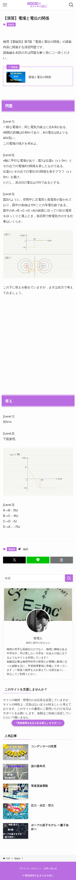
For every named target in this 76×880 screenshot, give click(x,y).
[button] (14, 560)
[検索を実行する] (69, 578)
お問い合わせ (50, 868)
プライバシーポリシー (30, 868)
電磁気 (11, 24)
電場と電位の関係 (39, 77)
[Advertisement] (38, 341)
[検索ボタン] (71, 5)
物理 (25, 549)
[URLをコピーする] (61, 560)
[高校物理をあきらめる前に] (37, 5)
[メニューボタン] (5, 5)
